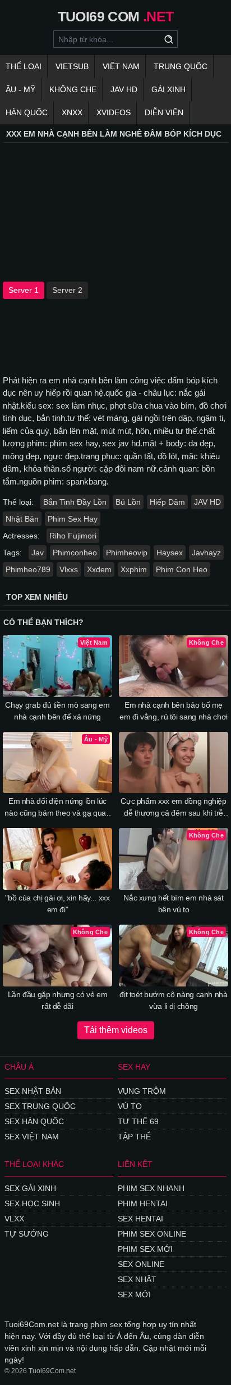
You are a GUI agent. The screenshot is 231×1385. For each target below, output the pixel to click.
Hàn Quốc (27, 112)
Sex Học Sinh (32, 1203)
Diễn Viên (164, 112)
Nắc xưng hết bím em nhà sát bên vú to (173, 903)
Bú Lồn (128, 501)
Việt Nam (121, 66)
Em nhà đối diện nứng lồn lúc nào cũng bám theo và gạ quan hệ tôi (57, 807)
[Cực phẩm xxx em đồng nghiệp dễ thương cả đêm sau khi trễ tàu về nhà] (173, 763)
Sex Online (141, 1264)
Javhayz (206, 552)
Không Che (72, 89)
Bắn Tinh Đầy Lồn (75, 501)
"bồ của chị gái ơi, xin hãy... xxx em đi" (57, 903)
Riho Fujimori (72, 535)
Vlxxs (68, 569)
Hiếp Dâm (167, 501)
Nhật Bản (22, 518)
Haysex (169, 552)
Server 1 (23, 290)
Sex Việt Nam (31, 1136)
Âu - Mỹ (20, 89)
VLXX (14, 1218)
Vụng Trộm (142, 1091)
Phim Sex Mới (145, 1248)
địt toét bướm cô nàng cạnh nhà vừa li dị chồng (173, 1000)
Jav (37, 552)
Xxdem (99, 569)
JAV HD (123, 89)
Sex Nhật (137, 1279)
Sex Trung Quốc (40, 1106)
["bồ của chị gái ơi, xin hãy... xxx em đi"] (57, 859)
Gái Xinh (168, 89)
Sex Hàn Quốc (34, 1121)
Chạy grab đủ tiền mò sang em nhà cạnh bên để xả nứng (57, 710)
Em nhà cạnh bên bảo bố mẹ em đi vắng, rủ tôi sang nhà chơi (173, 710)
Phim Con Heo (181, 569)
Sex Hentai (140, 1218)
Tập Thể (134, 1136)
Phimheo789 (28, 569)
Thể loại (23, 66)
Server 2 (67, 290)
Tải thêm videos (115, 1030)
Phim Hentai (143, 1203)
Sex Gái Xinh (30, 1188)
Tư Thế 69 (138, 1121)
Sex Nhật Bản (32, 1091)
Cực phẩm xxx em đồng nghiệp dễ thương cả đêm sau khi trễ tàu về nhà (174, 807)
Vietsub (72, 66)
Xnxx (72, 112)
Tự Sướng (26, 1233)
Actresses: (21, 535)
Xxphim (134, 569)
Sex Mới (134, 1294)
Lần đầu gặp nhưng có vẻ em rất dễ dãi (58, 1000)
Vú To (130, 1106)
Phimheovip (126, 552)
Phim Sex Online (152, 1233)
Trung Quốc (180, 66)
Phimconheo (75, 552)
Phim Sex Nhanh (151, 1188)
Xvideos (113, 112)
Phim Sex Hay (73, 518)
